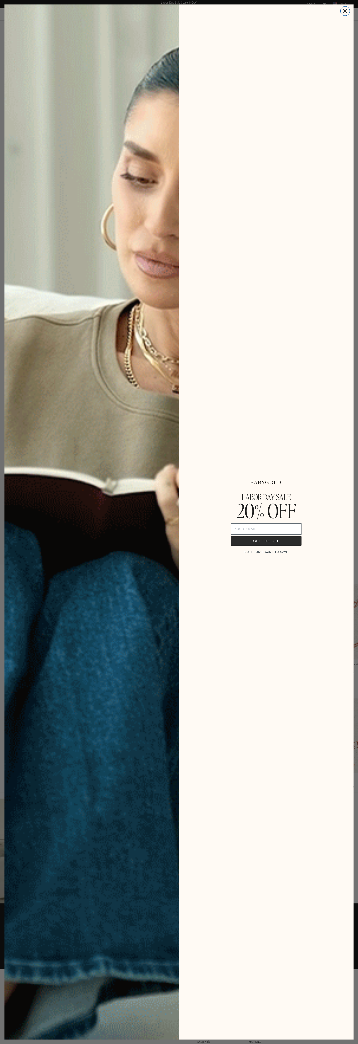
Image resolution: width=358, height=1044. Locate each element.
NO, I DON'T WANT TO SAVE (266, 551)
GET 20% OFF (266, 541)
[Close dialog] (345, 11)
